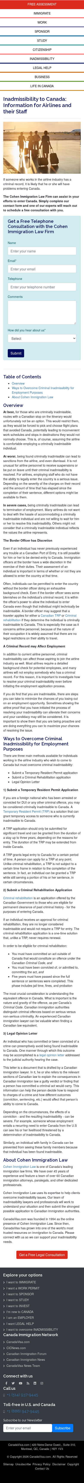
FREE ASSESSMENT (42, 4)
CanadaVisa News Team (23, 1365)
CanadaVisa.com (18, 1342)
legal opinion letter (51, 1055)
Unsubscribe (23, 1464)
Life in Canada (42, 86)
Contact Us (42, 1468)
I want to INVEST (18, 1306)
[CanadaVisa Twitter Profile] (13, 1383)
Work (42, 22)
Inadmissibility (42, 58)
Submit (16, 353)
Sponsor (42, 31)
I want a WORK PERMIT (23, 1288)
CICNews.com (16, 1348)
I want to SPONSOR (20, 1294)
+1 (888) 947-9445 (23, 1411)
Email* (12, 260)
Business (42, 77)
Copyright (73, 1464)
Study (42, 40)
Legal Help (42, 68)
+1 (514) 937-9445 (22, 1394)
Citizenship (42, 49)
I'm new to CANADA (19, 1312)
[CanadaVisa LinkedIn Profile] (35, 1383)
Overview (18, 383)
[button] (78, 1469)
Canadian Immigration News (25, 1359)
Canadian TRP (51, 615)
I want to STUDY (17, 1300)
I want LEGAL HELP (20, 1323)
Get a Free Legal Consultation (42, 1254)
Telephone (15, 278)
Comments (15, 296)
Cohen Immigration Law (20, 1166)
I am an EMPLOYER (20, 1317)
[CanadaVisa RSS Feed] (28, 1383)
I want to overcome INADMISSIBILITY (32, 1329)
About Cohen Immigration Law (32, 397)
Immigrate (42, 13)
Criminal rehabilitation (18, 898)
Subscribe (62, 1427)
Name (12, 243)
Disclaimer (58, 1464)
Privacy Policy (42, 1464)
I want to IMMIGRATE (21, 1282)
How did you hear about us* (26, 330)
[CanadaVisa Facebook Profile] (6, 1383)
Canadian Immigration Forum (26, 1353)
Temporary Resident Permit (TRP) (26, 811)
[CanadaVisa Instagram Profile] (41, 1383)
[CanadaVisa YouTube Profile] (20, 1383)
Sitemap (8, 1464)
